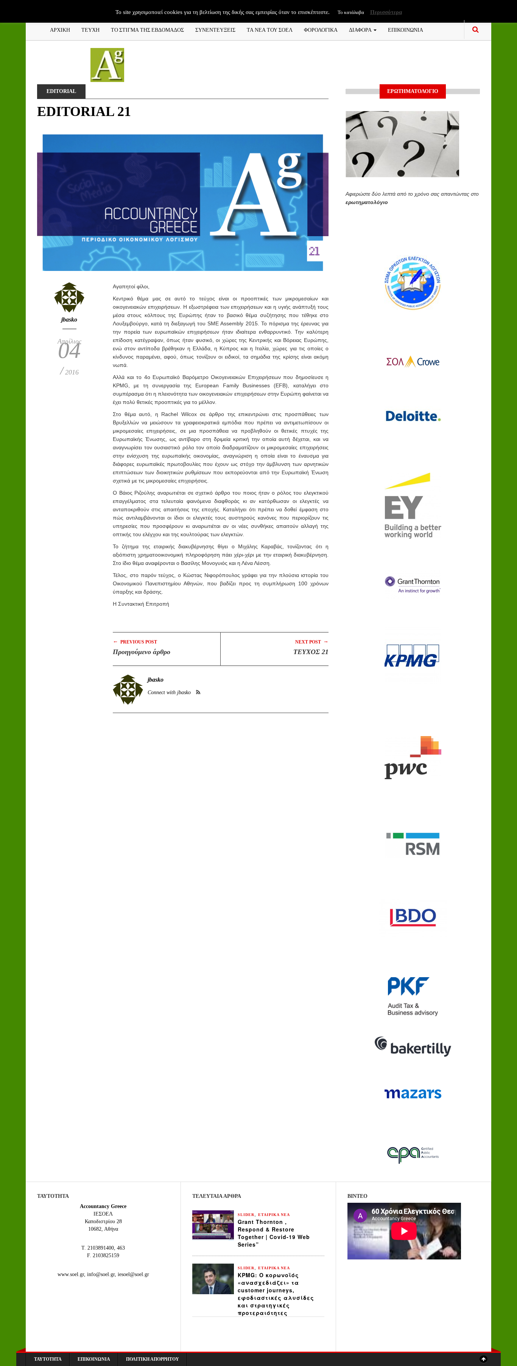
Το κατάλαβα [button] (351, 12)
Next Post (312, 641)
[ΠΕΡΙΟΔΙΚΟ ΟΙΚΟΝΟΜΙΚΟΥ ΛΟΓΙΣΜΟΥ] (107, 64)
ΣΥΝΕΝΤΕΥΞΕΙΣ (215, 29)
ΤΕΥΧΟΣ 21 (311, 652)
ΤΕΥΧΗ (90, 29)
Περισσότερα (386, 12)
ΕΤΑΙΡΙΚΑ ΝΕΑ (274, 1215)
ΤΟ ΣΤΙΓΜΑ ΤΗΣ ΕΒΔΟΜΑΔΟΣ (147, 29)
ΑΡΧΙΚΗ (60, 29)
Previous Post (135, 641)
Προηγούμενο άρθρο (141, 652)
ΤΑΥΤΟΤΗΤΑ (48, 1359)
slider (246, 1215)
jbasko (69, 319)
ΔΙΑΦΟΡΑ (361, 29)
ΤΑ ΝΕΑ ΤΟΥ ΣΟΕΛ (270, 29)
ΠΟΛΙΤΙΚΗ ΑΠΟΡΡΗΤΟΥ (152, 1359)
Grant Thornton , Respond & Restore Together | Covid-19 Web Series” (274, 1233)
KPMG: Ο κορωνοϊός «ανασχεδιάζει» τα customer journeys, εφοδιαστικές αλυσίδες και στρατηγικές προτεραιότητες (276, 1293)
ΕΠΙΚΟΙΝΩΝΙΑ (405, 29)
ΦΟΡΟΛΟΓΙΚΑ (321, 29)
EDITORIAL (61, 91)
